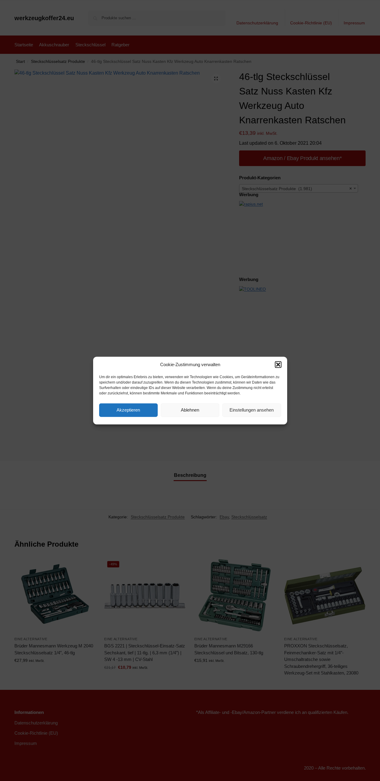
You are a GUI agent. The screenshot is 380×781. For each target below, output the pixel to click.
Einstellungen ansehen (252, 409)
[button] (278, 365)
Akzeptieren (128, 409)
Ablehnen (190, 409)
